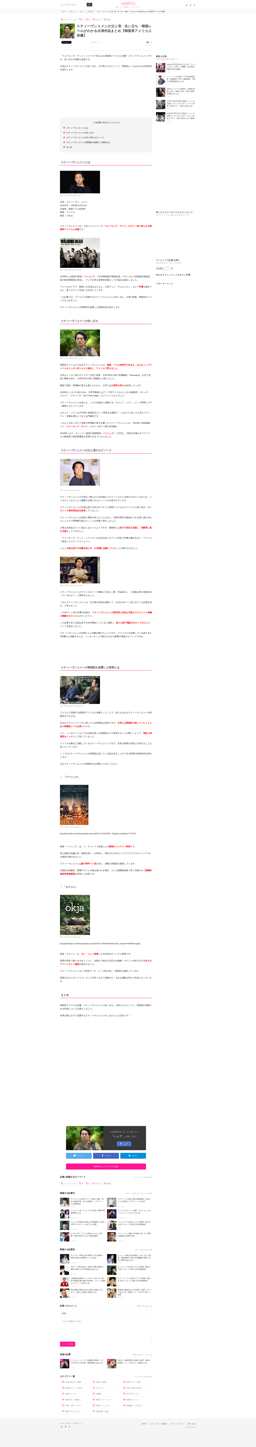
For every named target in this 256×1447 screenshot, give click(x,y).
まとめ (69, 147)
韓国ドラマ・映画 (134, 1382)
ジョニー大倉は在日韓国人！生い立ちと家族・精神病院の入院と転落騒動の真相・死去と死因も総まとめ (134, 1257)
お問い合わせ (191, 1424)
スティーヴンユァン (70, 19)
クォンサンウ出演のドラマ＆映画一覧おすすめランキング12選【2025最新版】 (134, 1223)
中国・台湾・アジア (73, 1405)
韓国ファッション (103, 1405)
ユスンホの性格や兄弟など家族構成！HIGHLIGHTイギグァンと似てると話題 (87, 1223)
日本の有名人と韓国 (73, 1382)
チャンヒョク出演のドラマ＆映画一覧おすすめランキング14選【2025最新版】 (134, 1268)
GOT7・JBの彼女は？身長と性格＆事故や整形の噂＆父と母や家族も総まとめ (87, 1268)
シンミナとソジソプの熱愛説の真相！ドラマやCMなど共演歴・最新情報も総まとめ (87, 1361)
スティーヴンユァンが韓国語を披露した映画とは (88, 142)
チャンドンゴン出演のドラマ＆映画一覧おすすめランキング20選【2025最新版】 (134, 1279)
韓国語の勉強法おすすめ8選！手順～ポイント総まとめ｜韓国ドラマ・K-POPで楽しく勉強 (135, 1292)
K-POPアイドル (133, 1394)
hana (119, 1229)
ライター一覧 (154, 1424)
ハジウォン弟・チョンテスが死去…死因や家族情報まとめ (88, 1211)
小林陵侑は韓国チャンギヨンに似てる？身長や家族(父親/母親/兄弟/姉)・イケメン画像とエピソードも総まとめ (88, 1280)
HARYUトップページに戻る (106, 1166)
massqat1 (121, 1206)
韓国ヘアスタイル (72, 1411)
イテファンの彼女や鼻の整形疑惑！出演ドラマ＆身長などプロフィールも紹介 (134, 1200)
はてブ (133, 1155)
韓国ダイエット (133, 1400)
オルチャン (100, 1388)
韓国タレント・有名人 (74, 1388)
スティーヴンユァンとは (77, 128)
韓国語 (108, 19)
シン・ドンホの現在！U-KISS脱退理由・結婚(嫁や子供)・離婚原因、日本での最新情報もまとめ (181, 78)
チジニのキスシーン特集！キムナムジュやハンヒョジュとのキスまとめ (134, 1211)
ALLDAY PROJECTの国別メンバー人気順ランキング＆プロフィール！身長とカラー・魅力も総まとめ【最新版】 (181, 117)
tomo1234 (121, 1241)
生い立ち (98, 19)
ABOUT (144, 1424)
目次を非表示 (113, 122)
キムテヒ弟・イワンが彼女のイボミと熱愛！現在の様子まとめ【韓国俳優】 (86, 1234)
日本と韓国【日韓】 (134, 1388)
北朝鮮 (98, 1394)
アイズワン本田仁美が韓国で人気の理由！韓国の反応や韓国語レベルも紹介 (87, 1256)
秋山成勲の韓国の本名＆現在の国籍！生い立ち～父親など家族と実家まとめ (87, 1291)
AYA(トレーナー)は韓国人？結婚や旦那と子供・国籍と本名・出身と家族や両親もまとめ (181, 91)
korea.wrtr (74, 1218)
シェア (125, 1144)
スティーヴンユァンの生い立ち (80, 132)
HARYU (128, 3)
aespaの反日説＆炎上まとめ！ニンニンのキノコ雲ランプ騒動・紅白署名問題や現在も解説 (181, 66)
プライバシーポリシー (177, 1424)
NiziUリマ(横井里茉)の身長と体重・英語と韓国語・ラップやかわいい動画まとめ (134, 1361)
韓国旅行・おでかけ (134, 1405)
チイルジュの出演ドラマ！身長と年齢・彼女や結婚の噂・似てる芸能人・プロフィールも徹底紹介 (87, 1201)
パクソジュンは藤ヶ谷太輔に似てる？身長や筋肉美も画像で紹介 (134, 1234)
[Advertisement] (84, 96)
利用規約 (164, 1424)
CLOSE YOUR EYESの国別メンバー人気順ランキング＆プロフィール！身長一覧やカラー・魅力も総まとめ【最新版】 (181, 104)
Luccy (99, 42)
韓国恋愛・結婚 (102, 1411)
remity (73, 1206)
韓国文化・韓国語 (72, 1400)
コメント (149, 43)
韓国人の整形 (101, 1382)
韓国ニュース (70, 1394)
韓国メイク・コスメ (104, 1400)
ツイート (81, 1155)
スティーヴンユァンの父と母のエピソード (85, 137)
